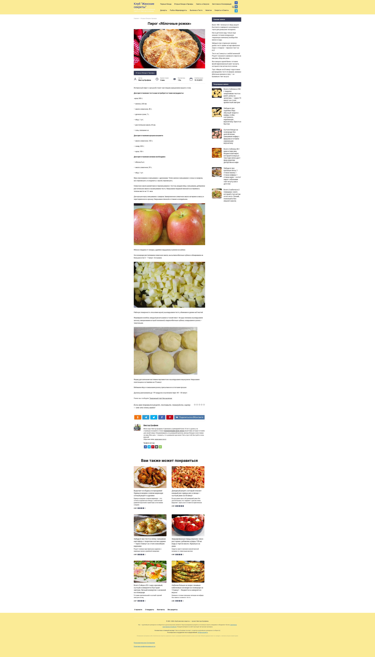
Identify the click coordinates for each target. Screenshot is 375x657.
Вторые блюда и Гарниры (183, 4)
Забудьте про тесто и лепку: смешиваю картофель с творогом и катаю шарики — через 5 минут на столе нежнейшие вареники (150, 542)
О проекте (138, 610)
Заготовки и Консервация (221, 4)
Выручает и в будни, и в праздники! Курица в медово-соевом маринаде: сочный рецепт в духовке (148, 493)
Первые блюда (165, 4)
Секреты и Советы (222, 10)
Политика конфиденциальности (144, 646)
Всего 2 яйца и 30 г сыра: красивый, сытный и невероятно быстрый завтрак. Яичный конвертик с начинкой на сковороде (150, 588)
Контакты (161, 610)
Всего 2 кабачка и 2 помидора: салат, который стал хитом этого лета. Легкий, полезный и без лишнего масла (232, 195)
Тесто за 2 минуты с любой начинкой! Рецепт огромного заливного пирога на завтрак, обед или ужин (226, 56)
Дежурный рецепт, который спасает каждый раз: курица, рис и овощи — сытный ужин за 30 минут (187, 493)
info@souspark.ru (203, 632)
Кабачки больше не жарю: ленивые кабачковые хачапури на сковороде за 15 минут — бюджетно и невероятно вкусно (187, 588)
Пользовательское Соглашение (144, 643)
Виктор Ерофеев (151, 425)
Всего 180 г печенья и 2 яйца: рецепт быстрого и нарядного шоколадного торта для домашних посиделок (225, 27)
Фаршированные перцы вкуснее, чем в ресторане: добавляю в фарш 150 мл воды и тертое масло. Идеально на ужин (187, 542)
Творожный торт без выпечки (160, 398)
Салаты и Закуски (202, 4)
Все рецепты (173, 610)
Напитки (208, 10)
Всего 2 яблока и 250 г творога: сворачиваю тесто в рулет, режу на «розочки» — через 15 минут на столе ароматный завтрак (232, 95)
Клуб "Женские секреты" (144, 5)
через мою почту (160, 439)
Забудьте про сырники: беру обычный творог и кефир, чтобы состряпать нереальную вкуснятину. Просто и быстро (232, 116)
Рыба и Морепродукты (178, 10)
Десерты (163, 10)
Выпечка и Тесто (196, 10)
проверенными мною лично (174, 431)
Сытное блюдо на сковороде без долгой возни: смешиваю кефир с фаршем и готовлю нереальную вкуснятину (231, 136)
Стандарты (149, 610)
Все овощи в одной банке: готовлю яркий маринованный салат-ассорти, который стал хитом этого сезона (225, 64)
